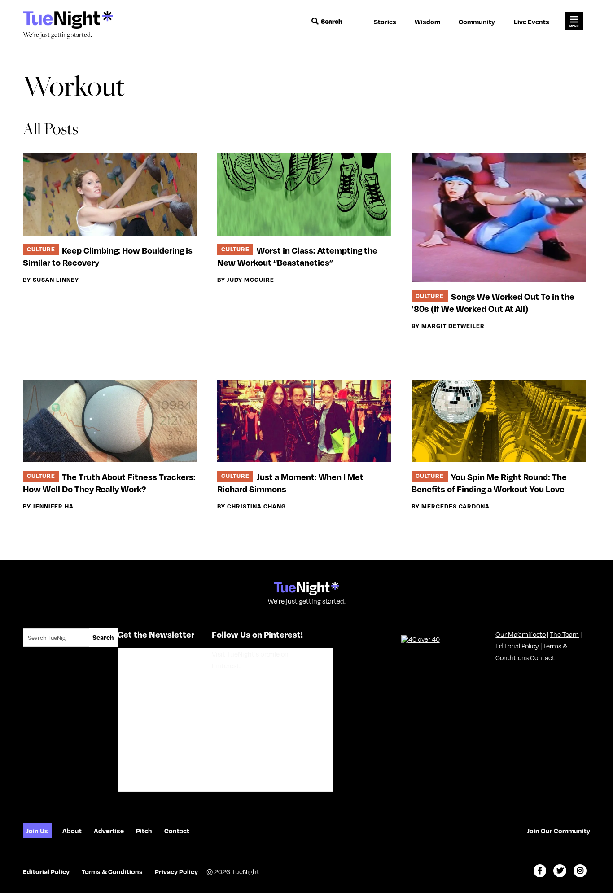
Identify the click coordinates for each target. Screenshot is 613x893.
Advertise (109, 831)
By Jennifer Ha (48, 506)
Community (477, 22)
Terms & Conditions (112, 871)
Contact (542, 657)
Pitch (144, 831)
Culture (41, 249)
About (72, 831)
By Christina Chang (251, 506)
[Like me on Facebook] (540, 870)
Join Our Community (558, 831)
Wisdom (427, 22)
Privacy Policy (176, 871)
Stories (385, 22)
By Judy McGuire (245, 279)
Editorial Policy (517, 645)
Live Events (531, 22)
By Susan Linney (51, 279)
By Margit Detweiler (448, 325)
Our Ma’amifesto (520, 634)
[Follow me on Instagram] (580, 870)
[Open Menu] (574, 21)
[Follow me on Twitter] (559, 870)
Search (331, 21)
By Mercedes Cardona (451, 506)
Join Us (37, 831)
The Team (564, 634)
